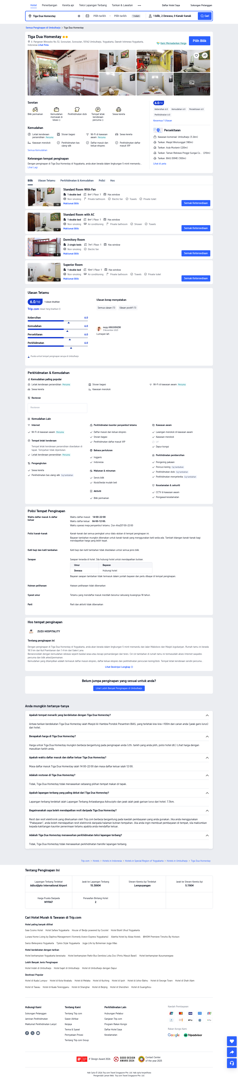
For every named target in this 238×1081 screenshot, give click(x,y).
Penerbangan (49, 5)
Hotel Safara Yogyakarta (57, 930)
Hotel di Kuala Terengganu (56, 987)
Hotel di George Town (162, 980)
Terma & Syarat (72, 1029)
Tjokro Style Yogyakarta (68, 943)
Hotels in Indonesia (112, 861)
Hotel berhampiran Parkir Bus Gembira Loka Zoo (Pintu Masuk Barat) (102, 955)
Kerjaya (68, 1024)
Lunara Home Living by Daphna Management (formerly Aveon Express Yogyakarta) (66, 936)
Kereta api (68, 5)
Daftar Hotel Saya (113, 1029)
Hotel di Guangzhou (141, 987)
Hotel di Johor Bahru (138, 980)
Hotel (33, 5)
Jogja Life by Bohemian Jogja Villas (99, 943)
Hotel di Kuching (101, 980)
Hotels (96, 861)
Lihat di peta (159, 163)
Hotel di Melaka (82, 980)
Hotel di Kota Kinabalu (61, 980)
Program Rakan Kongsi (115, 1024)
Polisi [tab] (102, 180)
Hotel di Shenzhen (119, 987)
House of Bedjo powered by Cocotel (90, 930)
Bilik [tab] (30, 180)
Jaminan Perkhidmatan (36, 1019)
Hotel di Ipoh (118, 980)
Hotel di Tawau (32, 987)
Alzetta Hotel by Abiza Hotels (125, 936)
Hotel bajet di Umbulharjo (66, 968)
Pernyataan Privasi (74, 1035)
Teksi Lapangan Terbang (93, 5)
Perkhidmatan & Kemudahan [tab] (77, 180)
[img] (63, 73)
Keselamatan (110, 1035)
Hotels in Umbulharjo (177, 861)
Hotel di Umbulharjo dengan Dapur (99, 968)
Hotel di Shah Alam (184, 980)
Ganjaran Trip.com (113, 1019)
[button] (139, 5)
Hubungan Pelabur (113, 1013)
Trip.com (85, 861)
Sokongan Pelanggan (35, 1013)
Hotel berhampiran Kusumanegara (156, 955)
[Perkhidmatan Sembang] (232, 1063)
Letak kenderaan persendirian (46, 384)
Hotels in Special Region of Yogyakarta (144, 861)
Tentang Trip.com (73, 1013)
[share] (232, 1052)
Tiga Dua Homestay (44, 36)
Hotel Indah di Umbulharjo (38, 968)
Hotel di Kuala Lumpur (36, 980)
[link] (171, 5)
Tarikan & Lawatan (122, 5)
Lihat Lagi (33, 167)
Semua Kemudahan (37, 150)
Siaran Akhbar (71, 1019)
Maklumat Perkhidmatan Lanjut (41, 1024)
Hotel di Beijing (100, 987)
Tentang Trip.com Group (77, 1040)
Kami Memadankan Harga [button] (173, 43)
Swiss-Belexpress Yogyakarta (39, 943)
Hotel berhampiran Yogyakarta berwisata (45, 955)
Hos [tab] (112, 180)
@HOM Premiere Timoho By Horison (161, 936)
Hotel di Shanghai (81, 987)
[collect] (232, 1041)
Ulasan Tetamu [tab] (46, 180)
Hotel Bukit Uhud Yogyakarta (125, 930)
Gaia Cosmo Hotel (34, 930)
